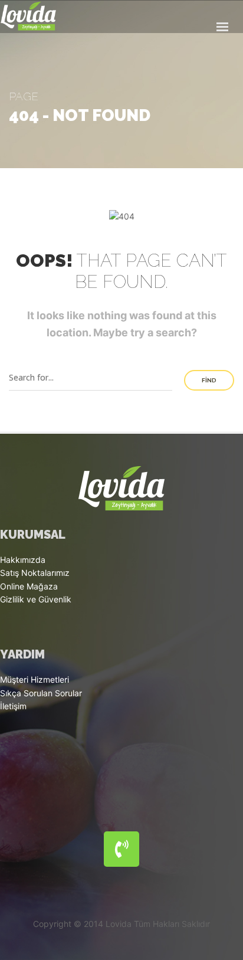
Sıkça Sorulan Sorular (41, 693)
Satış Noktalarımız (35, 573)
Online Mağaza (29, 586)
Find (209, 380)
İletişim (13, 706)
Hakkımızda (22, 560)
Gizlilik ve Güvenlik (35, 599)
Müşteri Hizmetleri (34, 679)
